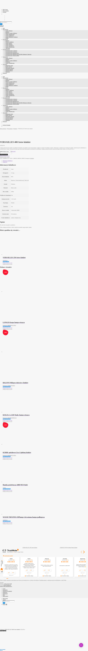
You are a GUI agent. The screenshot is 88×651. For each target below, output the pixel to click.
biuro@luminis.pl (7, 585)
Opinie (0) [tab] (5, 162)
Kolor (1, 151)
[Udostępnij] (3, 649)
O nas (4, 588)
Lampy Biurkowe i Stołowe (12, 37)
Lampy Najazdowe (10, 45)
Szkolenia (8, 71)
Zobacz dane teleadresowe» (6, 586)
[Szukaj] (1, 24)
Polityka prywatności (7, 591)
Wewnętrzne (5, 29)
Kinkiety (7, 32)
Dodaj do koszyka (4, 154)
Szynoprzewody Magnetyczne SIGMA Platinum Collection (18, 54)
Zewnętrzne (5, 39)
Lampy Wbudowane (10, 34)
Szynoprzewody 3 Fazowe (11, 52)
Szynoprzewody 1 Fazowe (11, 50)
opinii (18, 552)
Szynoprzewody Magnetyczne (12, 53)
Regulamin (5, 590)
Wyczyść (13, 151)
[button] (4, 156)
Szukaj (4, 599)
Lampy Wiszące (9, 30)
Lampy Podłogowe (10, 35)
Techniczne (5, 56)
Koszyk (5, 604)
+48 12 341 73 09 (8, 583)
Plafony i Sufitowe (10, 42)
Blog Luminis (6, 10)
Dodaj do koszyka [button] (7, 326)
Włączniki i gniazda (10, 68)
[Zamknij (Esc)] (4, 649)
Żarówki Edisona (9, 69)
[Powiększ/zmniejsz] (0, 649)
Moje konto (5, 9)
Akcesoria (8, 48)
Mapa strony (5, 596)
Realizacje (5, 592)
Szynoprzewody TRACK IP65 (12, 55)
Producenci (5, 593)
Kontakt (4, 12)
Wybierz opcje (6, 261)
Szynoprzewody (6, 49)
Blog (4, 595)
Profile (7, 38)
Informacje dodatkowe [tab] (8, 160)
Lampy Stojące (9, 43)
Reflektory (8, 61)
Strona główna (3, 128)
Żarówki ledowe (9, 70)
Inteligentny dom (9, 65)
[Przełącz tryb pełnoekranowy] (1, 649)
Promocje (5, 73)
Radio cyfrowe (9, 66)
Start (4, 28)
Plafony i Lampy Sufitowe (11, 33)
